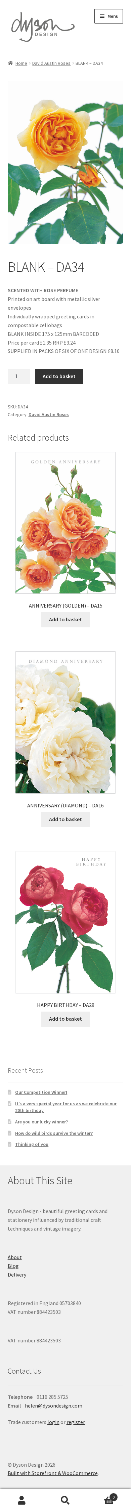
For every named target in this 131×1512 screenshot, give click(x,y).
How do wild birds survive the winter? (54, 1133)
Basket (101, 1495)
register (76, 1422)
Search (65, 1500)
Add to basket (59, 376)
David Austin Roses (51, 63)
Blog (13, 1265)
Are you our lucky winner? (41, 1122)
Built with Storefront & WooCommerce (53, 1473)
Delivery (17, 1274)
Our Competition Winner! (41, 1092)
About (15, 1257)
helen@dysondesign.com (53, 1405)
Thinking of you (31, 1144)
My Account (22, 1500)
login (53, 1422)
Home (21, 63)
